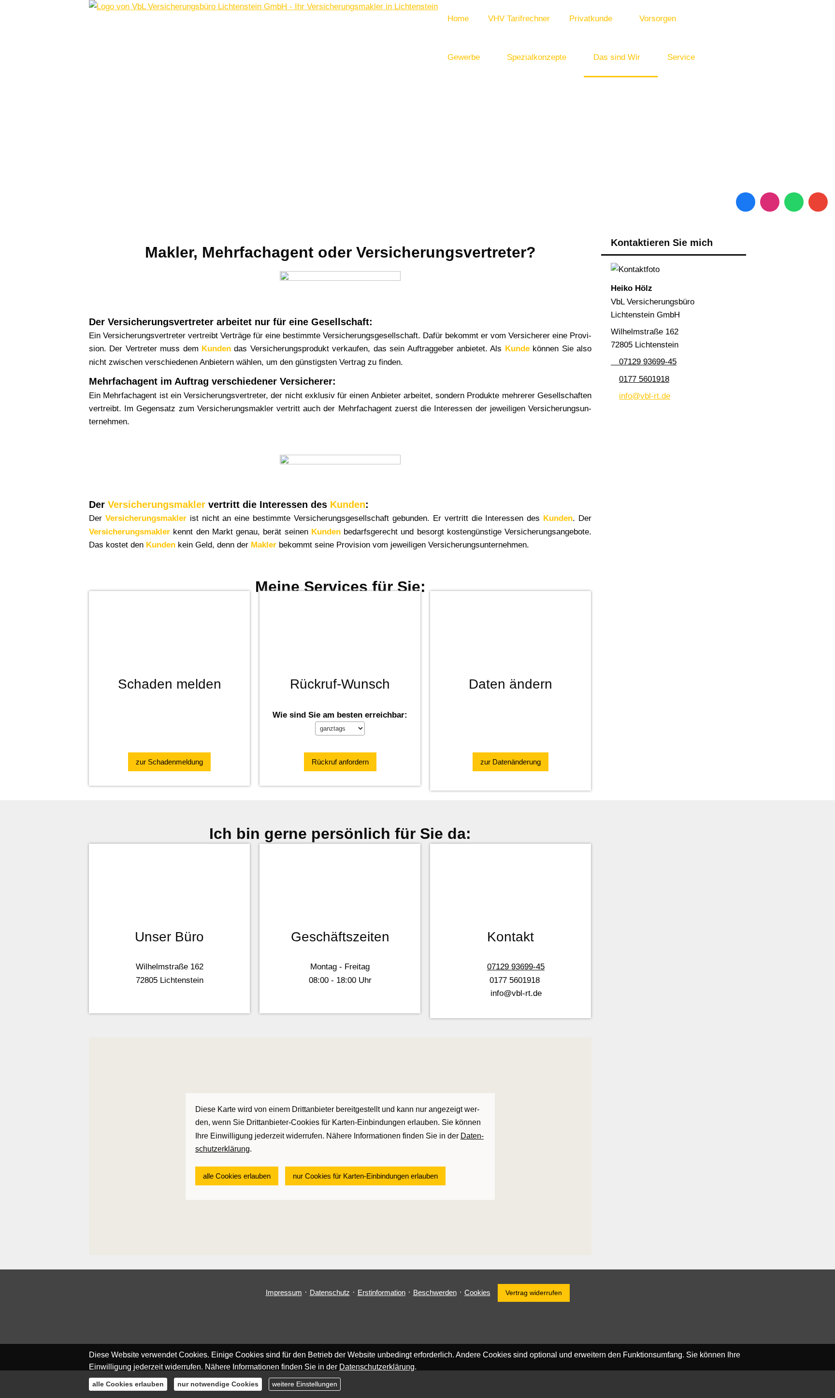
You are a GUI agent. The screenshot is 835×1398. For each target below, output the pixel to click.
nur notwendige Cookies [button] (218, 1384)
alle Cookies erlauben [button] (237, 1176)
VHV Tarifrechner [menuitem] (519, 18)
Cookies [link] (477, 1292)
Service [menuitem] (681, 57)
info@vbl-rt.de (644, 396)
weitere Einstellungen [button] (304, 1384)
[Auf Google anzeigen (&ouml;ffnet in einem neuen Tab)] (818, 202)
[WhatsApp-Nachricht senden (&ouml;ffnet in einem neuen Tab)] (794, 202)
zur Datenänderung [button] (510, 762)
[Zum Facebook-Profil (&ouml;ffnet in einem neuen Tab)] (745, 202)
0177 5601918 (644, 379)
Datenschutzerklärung (377, 1367)
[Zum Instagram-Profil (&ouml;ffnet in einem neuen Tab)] (769, 202)
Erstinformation (381, 1292)
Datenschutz (330, 1292)
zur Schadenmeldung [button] (169, 762)
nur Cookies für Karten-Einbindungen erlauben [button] (365, 1176)
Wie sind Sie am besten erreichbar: (340, 715)
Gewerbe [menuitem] (463, 57)
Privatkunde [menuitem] (590, 18)
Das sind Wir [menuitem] (616, 57)
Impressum (284, 1292)
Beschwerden (435, 1292)
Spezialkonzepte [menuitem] (536, 57)
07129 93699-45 (648, 361)
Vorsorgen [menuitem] (657, 18)
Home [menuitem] (458, 18)
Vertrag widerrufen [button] (533, 1293)
